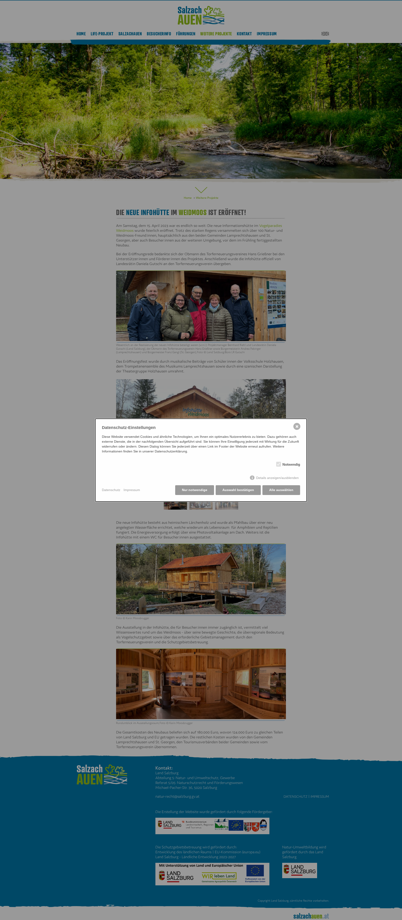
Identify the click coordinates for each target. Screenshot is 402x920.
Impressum (132, 490)
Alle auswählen (281, 490)
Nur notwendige (194, 490)
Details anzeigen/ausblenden (277, 478)
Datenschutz (111, 490)
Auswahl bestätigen (238, 490)
